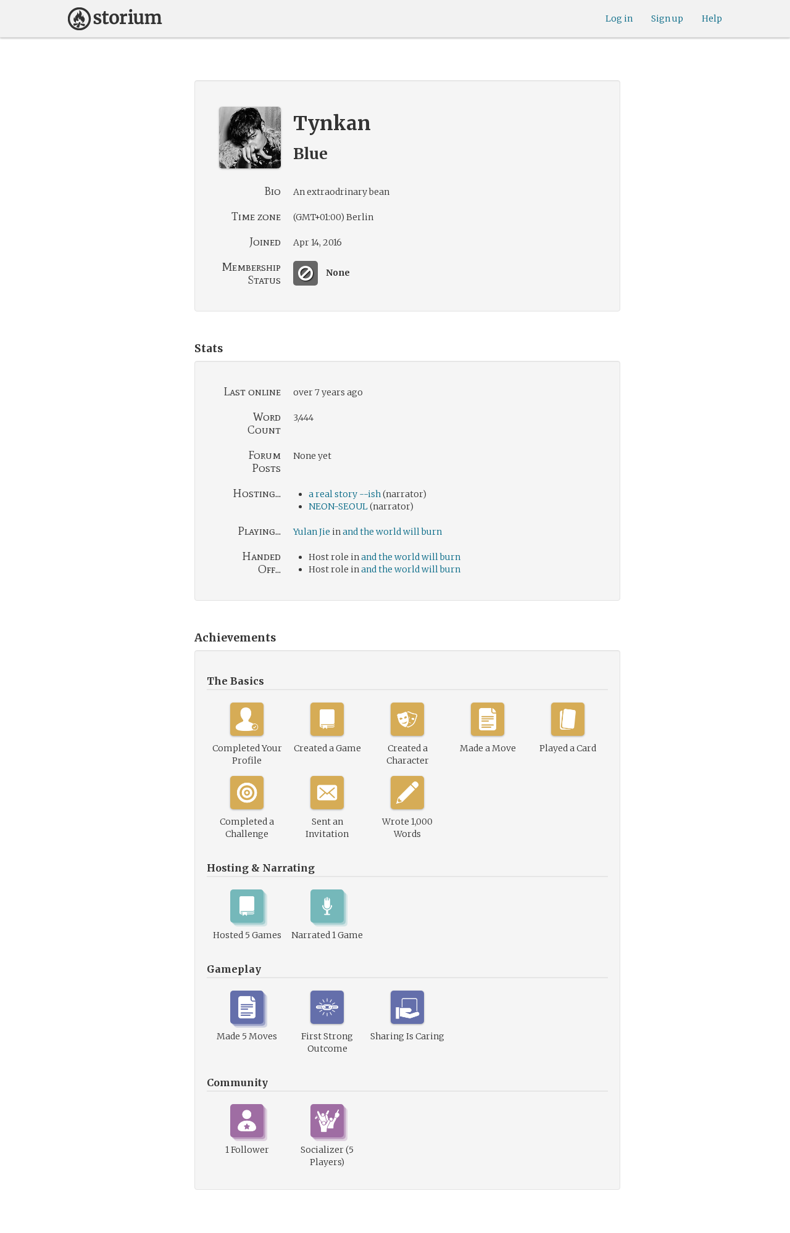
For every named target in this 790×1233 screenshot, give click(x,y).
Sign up (667, 18)
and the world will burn (392, 531)
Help (712, 18)
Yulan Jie (311, 531)
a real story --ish (345, 494)
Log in (619, 18)
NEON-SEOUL (338, 506)
